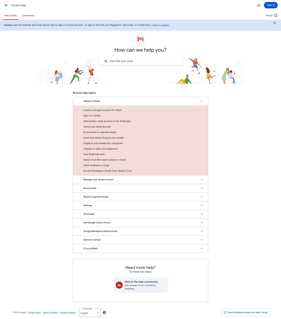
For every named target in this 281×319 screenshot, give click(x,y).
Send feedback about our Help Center (247, 312)
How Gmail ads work (94, 154)
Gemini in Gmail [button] (91, 239)
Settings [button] (87, 205)
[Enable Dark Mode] (104, 312)
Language (87, 308)
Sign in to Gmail (91, 115)
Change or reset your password (100, 148)
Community (28, 15)
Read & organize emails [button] (95, 196)
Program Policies (67, 312)
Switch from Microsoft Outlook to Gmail (104, 159)
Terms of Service (50, 312)
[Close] (275, 23)
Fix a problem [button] (90, 248)
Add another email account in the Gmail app (107, 121)
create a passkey (160, 25)
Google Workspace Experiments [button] (100, 231)
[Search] (106, 61)
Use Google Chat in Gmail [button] (96, 222)
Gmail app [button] (88, 214)
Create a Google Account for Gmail (102, 110)
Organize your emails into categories (103, 143)
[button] (6, 5)
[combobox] (140, 61)
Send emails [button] (89, 188)
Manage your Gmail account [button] (98, 179)
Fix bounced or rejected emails (99, 132)
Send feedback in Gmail (96, 165)
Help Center (10, 15)
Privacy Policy (34, 312)
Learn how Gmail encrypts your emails (103, 137)
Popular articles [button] (91, 101)
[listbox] (90, 313)
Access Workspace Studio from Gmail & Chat (107, 170)
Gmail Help (18, 5)
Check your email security (97, 126)
